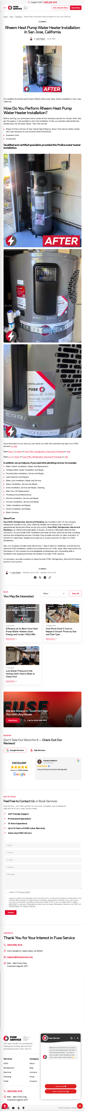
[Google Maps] (23, 1108)
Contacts (33, 1072)
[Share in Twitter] (40, 577)
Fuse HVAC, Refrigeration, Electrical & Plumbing (44, 451)
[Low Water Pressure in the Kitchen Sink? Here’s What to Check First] (22, 655)
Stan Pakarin (40, 39)
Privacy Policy (24, 892)
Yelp (68, 451)
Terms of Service (29, 906)
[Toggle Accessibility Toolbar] (5, 1106)
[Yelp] (18, 1108)
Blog (31, 1068)
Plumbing (42, 21)
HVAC (6, 1063)
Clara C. (11, 451)
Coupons (33, 1081)
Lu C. (10, 457)
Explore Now (10, 639)
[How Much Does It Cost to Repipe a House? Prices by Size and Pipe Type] (62, 613)
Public (6, 1081)
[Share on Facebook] (35, 577)
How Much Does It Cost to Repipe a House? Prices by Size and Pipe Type (61, 632)
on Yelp (14, 446)
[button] (75, 8)
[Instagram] (8, 1108)
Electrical (7, 1072)
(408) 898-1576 (50, 2)
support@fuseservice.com (20, 957)
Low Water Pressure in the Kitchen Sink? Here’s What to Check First (20, 674)
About (32, 1063)
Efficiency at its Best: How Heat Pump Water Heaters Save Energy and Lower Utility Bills (22, 632)
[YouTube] (13, 1108)
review (19, 451)
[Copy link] (49, 577)
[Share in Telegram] (44, 577)
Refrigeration (9, 1068)
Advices (11, 606)
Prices (32, 1077)
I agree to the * (19, 892)
